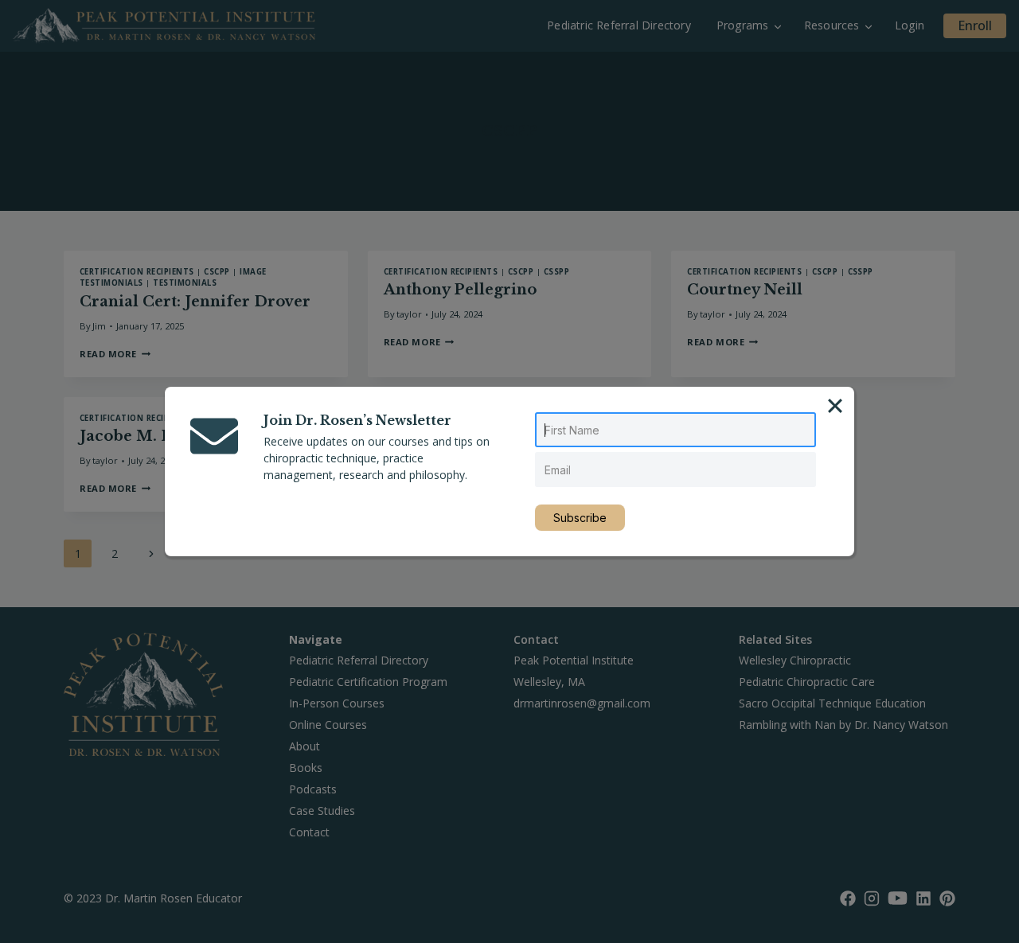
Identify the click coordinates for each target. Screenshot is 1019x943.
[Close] (835, 406)
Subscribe (580, 517)
